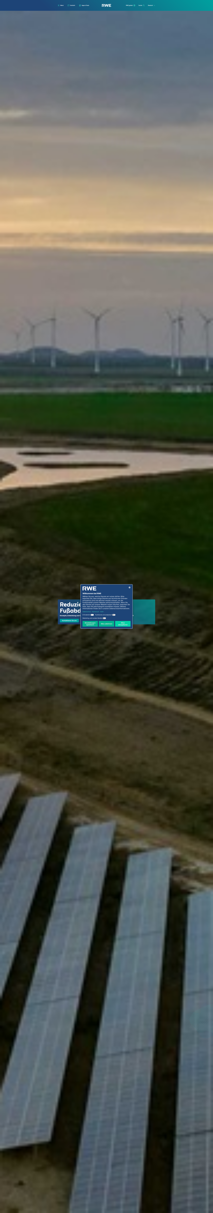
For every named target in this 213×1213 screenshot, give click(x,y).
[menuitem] (71, 5)
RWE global (129, 5)
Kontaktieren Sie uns (69, 620)
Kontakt (72, 5)
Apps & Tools (85, 5)
